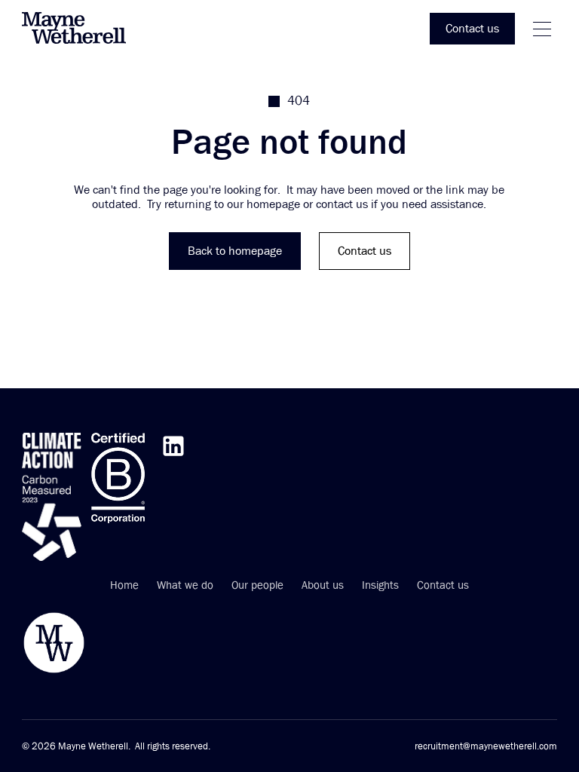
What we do (185, 586)
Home (124, 586)
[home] (82, 29)
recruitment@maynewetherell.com (486, 746)
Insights (380, 586)
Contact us (443, 586)
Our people (257, 586)
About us (323, 586)
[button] (542, 29)
